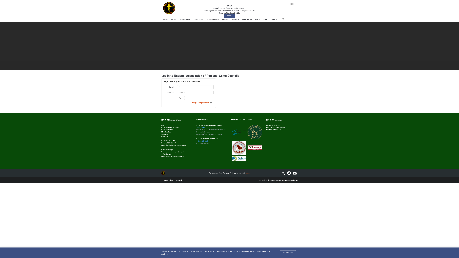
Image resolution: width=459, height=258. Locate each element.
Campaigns (247, 19)
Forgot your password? (201, 103)
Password (170, 93)
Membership (185, 19)
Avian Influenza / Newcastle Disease (208, 125)
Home (165, 19)
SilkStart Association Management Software (282, 180)
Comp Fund (198, 19)
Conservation (213, 19)
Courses (235, 19)
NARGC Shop (229, 16)
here (248, 173)
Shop (265, 19)
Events (225, 19)
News (257, 19)
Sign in (181, 98)
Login (292, 4)
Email (171, 87)
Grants (274, 19)
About (174, 19)
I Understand (288, 253)
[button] (211, 103)
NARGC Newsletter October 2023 (207, 139)
